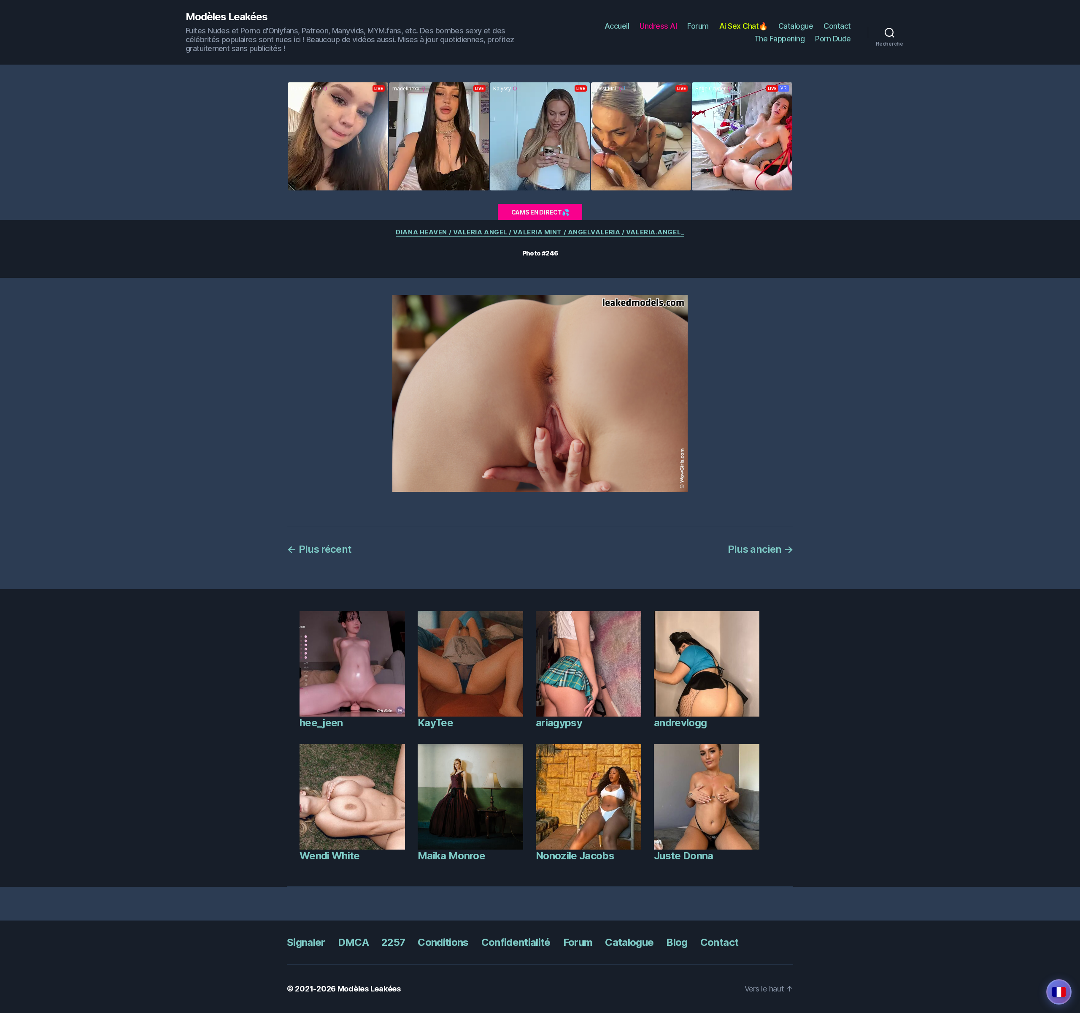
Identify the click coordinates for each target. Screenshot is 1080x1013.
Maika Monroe (451, 856)
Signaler (306, 942)
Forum (698, 26)
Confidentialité (516, 942)
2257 (393, 942)
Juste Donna (683, 856)
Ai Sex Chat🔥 (743, 26)
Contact (837, 26)
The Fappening (779, 38)
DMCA (353, 942)
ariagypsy (559, 723)
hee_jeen (321, 723)
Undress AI (658, 26)
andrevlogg (680, 723)
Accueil (617, 26)
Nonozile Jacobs (575, 856)
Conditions (443, 942)
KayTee (435, 723)
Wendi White (330, 856)
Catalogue (795, 26)
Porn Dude (833, 38)
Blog (676, 942)
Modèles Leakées (226, 17)
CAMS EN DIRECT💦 (540, 212)
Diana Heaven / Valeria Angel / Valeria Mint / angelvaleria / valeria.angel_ (540, 232)
